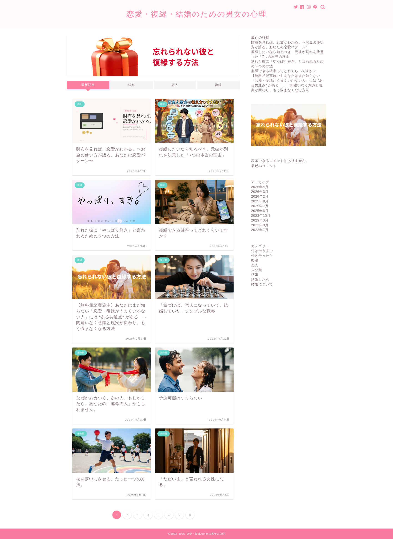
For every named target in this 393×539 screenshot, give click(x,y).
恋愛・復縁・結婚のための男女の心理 (196, 13)
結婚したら (260, 279)
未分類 (256, 270)
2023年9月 (260, 220)
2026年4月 (260, 187)
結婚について (262, 284)
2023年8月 (260, 225)
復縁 (218, 85)
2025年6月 (260, 211)
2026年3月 (260, 192)
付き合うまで (262, 251)
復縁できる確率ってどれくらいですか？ (284, 71)
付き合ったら (262, 255)
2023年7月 (260, 230)
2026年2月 (260, 196)
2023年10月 (261, 215)
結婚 (131, 85)
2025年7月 (260, 206)
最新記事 (88, 85)
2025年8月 (260, 201)
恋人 (174, 85)
